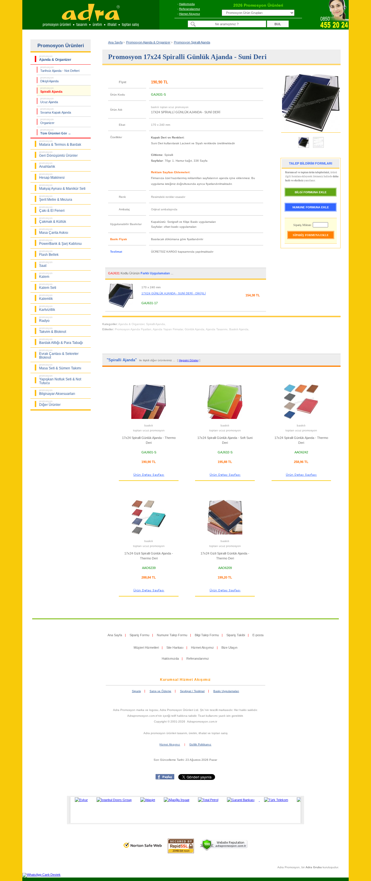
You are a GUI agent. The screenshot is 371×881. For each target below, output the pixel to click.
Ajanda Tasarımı (217, 329)
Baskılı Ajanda (238, 329)
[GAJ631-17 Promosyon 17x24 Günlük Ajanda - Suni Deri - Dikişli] (123, 308)
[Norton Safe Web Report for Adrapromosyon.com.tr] (142, 849)
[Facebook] (165, 778)
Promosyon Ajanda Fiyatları (133, 329)
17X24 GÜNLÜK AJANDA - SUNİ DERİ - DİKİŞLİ (173, 293)
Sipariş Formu (139, 635)
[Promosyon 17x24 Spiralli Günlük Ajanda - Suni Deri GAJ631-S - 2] (318, 147)
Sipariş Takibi (235, 635)
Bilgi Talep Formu (207, 635)
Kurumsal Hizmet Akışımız (185, 680)
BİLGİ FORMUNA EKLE (311, 192)
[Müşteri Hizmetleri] (334, 28)
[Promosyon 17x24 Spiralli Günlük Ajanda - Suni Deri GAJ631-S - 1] (303, 147)
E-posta (257, 635)
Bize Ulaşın (229, 647)
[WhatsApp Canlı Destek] (41, 874)
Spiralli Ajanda (155, 324)
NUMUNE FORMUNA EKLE (310, 207)
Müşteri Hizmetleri (146, 647)
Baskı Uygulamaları (226, 691)
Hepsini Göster (189, 360)
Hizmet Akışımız (189, 13)
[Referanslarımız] (185, 810)
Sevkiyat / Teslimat (192, 691)
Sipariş (136, 691)
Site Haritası (174, 647)
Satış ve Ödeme (160, 691)
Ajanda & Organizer (131, 324)
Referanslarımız (189, 8)
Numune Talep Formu (172, 635)
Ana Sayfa (115, 42)
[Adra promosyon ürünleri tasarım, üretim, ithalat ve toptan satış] (91, 28)
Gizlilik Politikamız (200, 744)
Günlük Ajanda (194, 329)
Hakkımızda (187, 4)
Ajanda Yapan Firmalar (168, 329)
